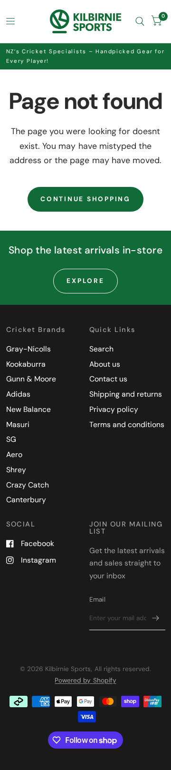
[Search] (140, 21)
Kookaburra (26, 364)
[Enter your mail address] (155, 617)
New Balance (28, 409)
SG (11, 439)
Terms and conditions (126, 424)
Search (101, 349)
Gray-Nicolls (28, 349)
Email (97, 599)
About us (104, 364)
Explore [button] (85, 280)
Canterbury (26, 500)
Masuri (17, 424)
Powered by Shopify (85, 680)
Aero (14, 454)
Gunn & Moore (31, 379)
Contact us (108, 379)
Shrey (16, 470)
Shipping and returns (125, 394)
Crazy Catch (27, 485)
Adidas (18, 394)
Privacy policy (113, 409)
